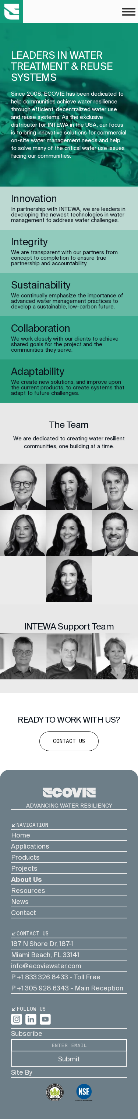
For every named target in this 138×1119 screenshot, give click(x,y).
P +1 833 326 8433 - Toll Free (55, 977)
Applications (30, 846)
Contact (23, 913)
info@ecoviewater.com (46, 966)
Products (25, 857)
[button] (128, 11)
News (20, 901)
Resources (28, 890)
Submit (69, 1059)
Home (20, 835)
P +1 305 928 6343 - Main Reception (67, 988)
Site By (21, 1072)
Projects (24, 868)
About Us (26, 879)
